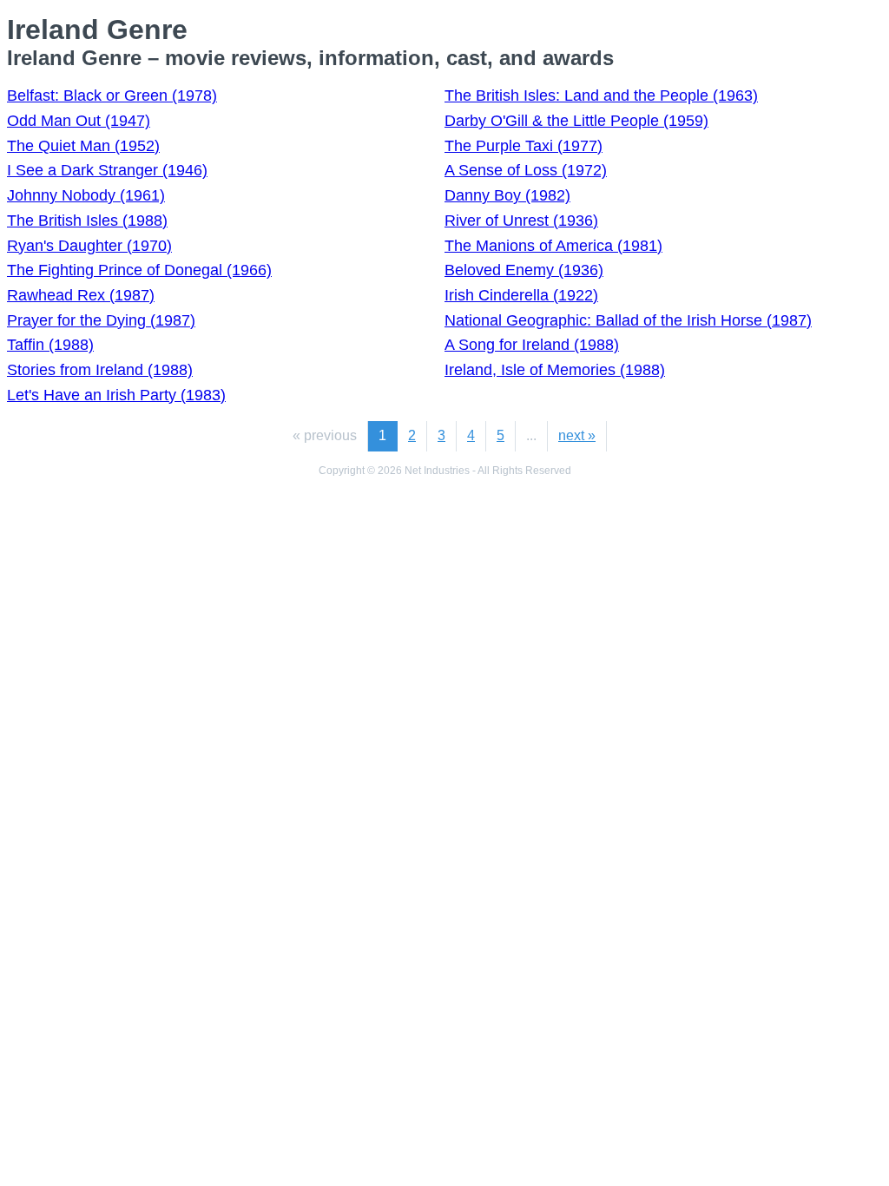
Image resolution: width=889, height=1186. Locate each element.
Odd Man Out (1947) (78, 120)
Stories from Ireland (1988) (100, 370)
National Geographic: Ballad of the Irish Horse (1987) (628, 320)
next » (577, 435)
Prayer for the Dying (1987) (101, 320)
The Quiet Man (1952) (83, 146)
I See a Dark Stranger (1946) (107, 170)
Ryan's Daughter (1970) (89, 245)
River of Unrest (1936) (521, 220)
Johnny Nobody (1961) (86, 195)
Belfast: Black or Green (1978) (112, 95)
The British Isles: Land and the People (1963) (601, 95)
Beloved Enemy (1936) (523, 270)
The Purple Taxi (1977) (523, 146)
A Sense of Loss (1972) (525, 170)
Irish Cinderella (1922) (521, 295)
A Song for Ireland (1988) (531, 344)
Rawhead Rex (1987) (81, 295)
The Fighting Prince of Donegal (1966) (139, 270)
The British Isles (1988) (87, 220)
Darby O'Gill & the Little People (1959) (576, 120)
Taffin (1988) (50, 344)
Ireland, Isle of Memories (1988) (554, 370)
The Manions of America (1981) (553, 245)
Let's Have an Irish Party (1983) (116, 395)
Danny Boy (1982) (507, 195)
